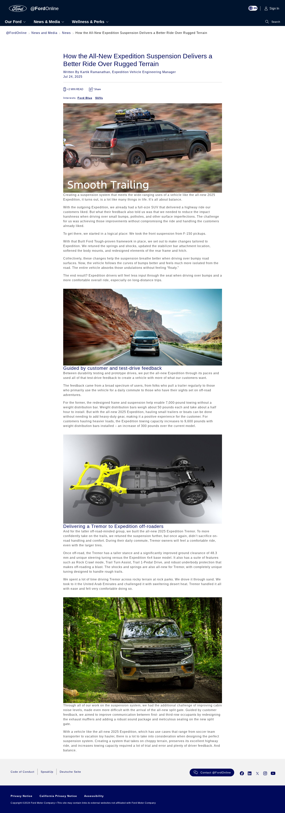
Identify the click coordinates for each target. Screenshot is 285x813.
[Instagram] (265, 773)
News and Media (44, 32)
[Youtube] (273, 773)
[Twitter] (257, 773)
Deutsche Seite (70, 771)
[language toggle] (254, 8)
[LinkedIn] (249, 773)
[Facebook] (242, 773)
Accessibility (94, 795)
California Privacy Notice (58, 795)
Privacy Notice (21, 795)
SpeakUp (47, 771)
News (66, 32)
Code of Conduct (22, 771)
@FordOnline (16, 32)
